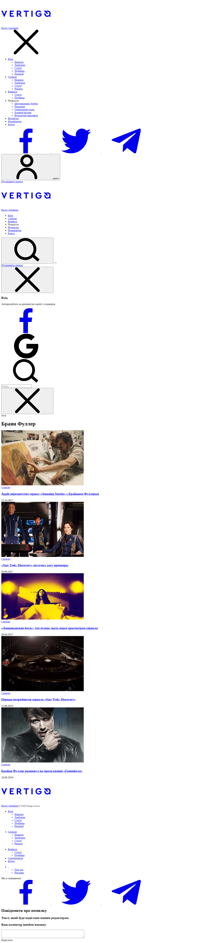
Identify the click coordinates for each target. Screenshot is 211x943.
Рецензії (19, 74)
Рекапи (19, 88)
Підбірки (20, 71)
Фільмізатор (14, 121)
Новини (19, 62)
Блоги (11, 124)
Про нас (19, 869)
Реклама (19, 872)
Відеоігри (13, 118)
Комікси (12, 91)
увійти (55, 178)
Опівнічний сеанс (25, 109)
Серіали (12, 77)
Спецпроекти (15, 858)
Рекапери (20, 106)
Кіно (10, 59)
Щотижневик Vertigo (26, 103)
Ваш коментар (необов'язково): (23, 924)
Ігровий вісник (23, 112)
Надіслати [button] (7, 940)
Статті (18, 68)
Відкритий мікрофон (26, 115)
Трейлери (20, 65)
